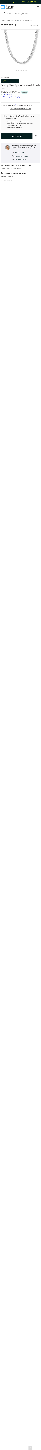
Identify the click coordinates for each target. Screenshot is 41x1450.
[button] (16, 70)
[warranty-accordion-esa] (37, 116)
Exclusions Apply (24, 99)
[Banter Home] (10, 7)
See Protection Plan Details (14, 127)
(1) (16, 25)
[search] (4, 13)
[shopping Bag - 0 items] (38, 7)
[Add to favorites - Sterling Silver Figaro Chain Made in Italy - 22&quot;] (36, 136)
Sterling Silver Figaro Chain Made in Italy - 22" (20, 86)
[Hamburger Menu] (3, 7)
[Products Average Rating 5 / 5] (7, 25)
